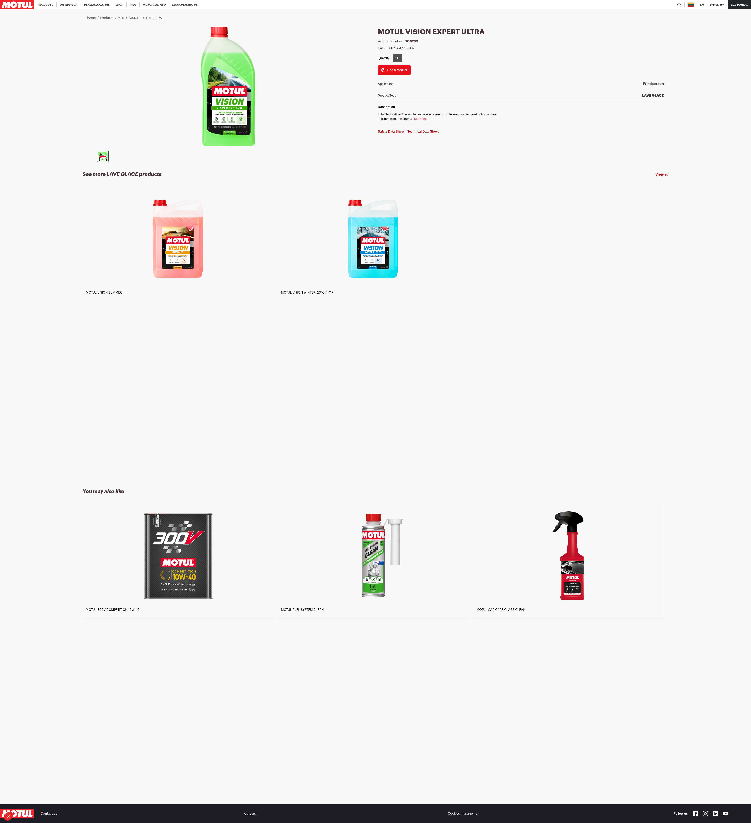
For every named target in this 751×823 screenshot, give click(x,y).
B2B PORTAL (739, 4)
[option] (180, 332)
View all (661, 174)
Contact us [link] (49, 813)
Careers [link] (250, 813)
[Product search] (679, 5)
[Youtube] (726, 813)
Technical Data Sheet (423, 131)
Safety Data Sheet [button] (391, 131)
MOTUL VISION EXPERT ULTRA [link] (140, 18)
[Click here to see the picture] (103, 156)
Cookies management (464, 813)
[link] (119, 4)
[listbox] (375, 332)
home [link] (91, 18)
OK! (65, 803)
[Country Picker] (691, 5)
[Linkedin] (715, 813)
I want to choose (24, 803)
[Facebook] (695, 813)
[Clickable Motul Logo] (17, 4)
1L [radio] (397, 58)
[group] (397, 58)
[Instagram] (705, 813)
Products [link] (106, 18)
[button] (8, 816)
